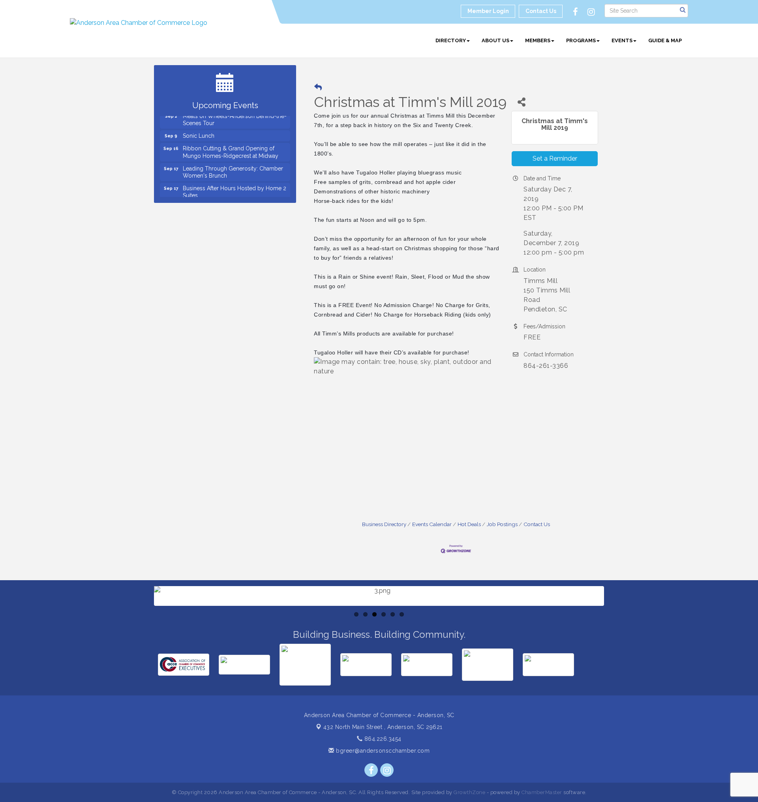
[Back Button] (318, 87)
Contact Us (536, 524)
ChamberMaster (542, 792)
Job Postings (502, 524)
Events (622, 40)
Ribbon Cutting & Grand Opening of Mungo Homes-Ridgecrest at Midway (230, 145)
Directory (450, 40)
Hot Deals (469, 524)
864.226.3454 (382, 739)
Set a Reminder (555, 158)
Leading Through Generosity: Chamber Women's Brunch (233, 165)
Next (617, 619)
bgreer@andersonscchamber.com (382, 751)
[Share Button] (521, 102)
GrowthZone (469, 792)
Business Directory (384, 524)
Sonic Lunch (198, 129)
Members (537, 40)
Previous (142, 619)
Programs (581, 40)
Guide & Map (665, 40)
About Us (495, 40)
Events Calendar (432, 524)
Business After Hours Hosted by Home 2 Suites (234, 184)
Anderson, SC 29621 (383, 727)
